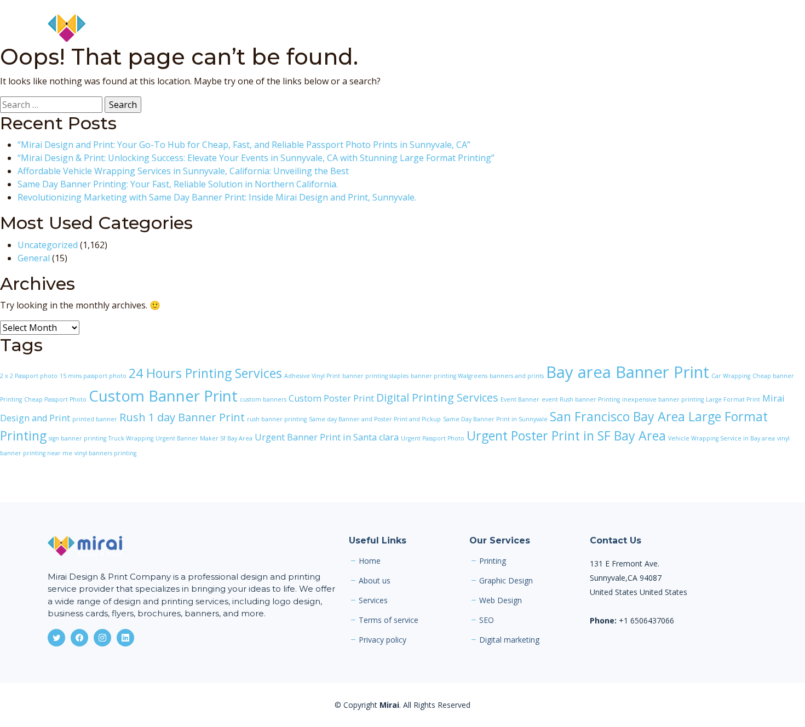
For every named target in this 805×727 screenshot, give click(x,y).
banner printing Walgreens (449, 376)
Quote (694, 28)
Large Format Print (733, 399)
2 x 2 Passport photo (29, 376)
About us (374, 581)
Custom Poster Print (331, 398)
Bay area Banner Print (627, 372)
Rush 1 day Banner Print (182, 417)
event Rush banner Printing (581, 399)
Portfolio (610, 28)
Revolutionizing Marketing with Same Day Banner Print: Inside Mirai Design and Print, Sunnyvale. (217, 197)
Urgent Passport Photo (432, 438)
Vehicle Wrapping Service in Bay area (721, 438)
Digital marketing (509, 640)
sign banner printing (77, 438)
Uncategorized (48, 245)
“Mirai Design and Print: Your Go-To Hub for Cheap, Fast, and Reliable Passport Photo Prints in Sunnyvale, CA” (244, 145)
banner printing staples (375, 376)
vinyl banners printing (105, 453)
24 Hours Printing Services (205, 373)
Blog (654, 28)
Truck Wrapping (130, 438)
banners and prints (517, 376)
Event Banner (520, 399)
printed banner (94, 419)
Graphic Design (506, 581)
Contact (740, 28)
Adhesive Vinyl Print (312, 376)
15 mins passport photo (93, 376)
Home (471, 28)
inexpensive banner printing (663, 399)
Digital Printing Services (437, 397)
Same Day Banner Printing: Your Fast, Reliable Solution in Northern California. (178, 184)
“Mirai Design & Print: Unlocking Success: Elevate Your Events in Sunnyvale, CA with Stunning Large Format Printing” (256, 158)
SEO (486, 620)
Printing (492, 561)
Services (558, 28)
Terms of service (388, 620)
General (34, 258)
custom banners (263, 399)
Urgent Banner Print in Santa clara (327, 437)
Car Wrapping (730, 376)
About (512, 28)
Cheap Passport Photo (55, 399)
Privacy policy (382, 640)
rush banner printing (277, 419)
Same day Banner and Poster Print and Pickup (375, 419)
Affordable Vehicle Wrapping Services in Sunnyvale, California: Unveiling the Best (183, 171)
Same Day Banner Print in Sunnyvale (495, 419)
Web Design (500, 600)
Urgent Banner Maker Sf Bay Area (204, 438)
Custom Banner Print (163, 395)
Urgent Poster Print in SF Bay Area (566, 435)
